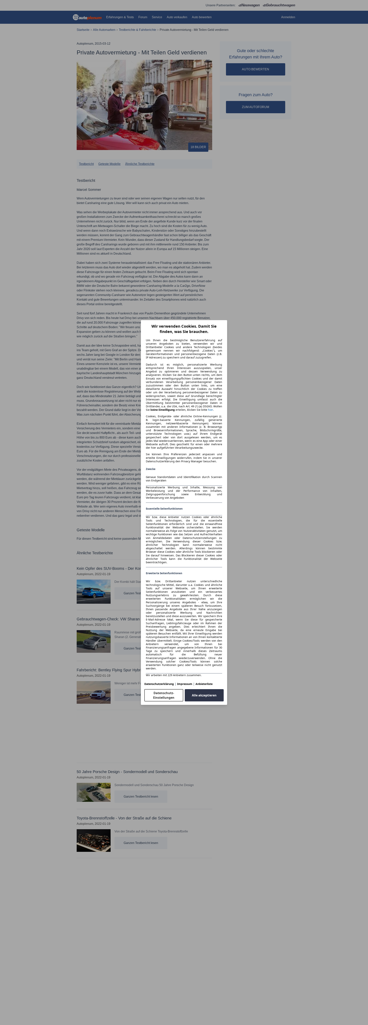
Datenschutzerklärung (159, 684)
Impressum (184, 684)
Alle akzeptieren (204, 695)
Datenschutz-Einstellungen (163, 695)
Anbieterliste (204, 684)
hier (210, 410)
